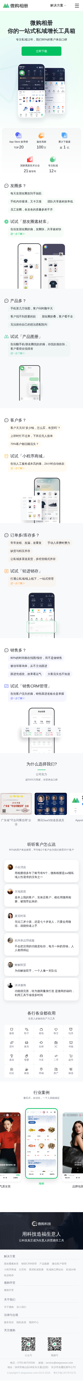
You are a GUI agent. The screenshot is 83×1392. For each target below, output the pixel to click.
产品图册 (44, 1263)
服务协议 (9, 1322)
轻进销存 (9, 1275)
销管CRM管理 (29, 1263)
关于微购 (9, 1307)
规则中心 (34, 1322)
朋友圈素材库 (11, 1263)
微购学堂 (9, 1290)
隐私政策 (21, 1322)
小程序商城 (10, 1269)
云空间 (22, 1269)
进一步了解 (16, 233)
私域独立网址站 (54, 1269)
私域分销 (71, 1269)
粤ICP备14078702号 (64, 1372)
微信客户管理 (59, 1263)
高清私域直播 (36, 1269)
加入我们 (21, 1307)
